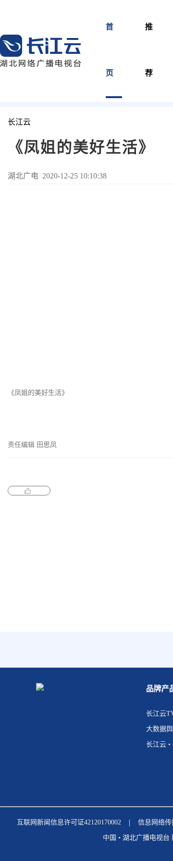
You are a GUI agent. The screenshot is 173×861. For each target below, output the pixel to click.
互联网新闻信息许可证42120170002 (69, 822)
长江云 (19, 122)
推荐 (149, 50)
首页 (110, 50)
